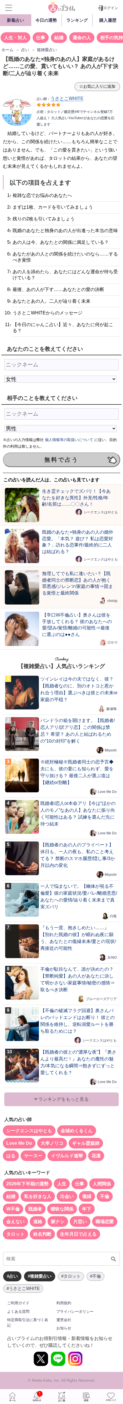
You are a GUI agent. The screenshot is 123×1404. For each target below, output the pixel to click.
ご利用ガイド (18, 1303)
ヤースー (33, 1155)
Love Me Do (107, 792)
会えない (15, 1221)
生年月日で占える (78, 1234)
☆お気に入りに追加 (97, 86)
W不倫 (13, 1208)
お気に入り (110, 1396)
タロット (15, 1234)
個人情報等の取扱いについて (69, 440)
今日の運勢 (46, 20)
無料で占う (61, 459)
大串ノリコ (52, 1143)
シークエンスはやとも (101, 512)
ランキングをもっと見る (63, 1099)
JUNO (112, 958)
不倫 (104, 1196)
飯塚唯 (111, 709)
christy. (112, 601)
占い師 (61, 1396)
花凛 (96, 1155)
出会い (67, 1196)
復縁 (87, 1196)
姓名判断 (42, 1234)
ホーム (12, 1396)
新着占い (15, 20)
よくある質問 (18, 1311)
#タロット (71, 1276)
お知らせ (63, 1328)
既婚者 (35, 1208)
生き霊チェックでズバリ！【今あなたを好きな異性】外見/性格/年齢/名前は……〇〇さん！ (76, 497)
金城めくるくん (77, 1130)
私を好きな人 (37, 1196)
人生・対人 (15, 37)
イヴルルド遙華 (67, 1155)
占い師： (60, 99)
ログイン (110, 8)
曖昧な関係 (62, 1208)
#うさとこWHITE (23, 1288)
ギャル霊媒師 (86, 1143)
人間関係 (102, 1183)
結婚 (59, 37)
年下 (86, 1208)
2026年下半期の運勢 (27, 1183)
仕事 (40, 37)
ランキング (77, 20)
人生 (61, 1183)
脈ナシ (58, 1221)
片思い (80, 1221)
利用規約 (63, 1303)
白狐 (113, 916)
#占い (12, 1276)
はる (10, 1155)
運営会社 (63, 1320)
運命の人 (82, 37)
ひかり (113, 642)
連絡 (37, 1221)
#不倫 (95, 1276)
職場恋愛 (105, 1221)
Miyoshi (111, 750)
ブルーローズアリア (101, 999)
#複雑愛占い (39, 1276)
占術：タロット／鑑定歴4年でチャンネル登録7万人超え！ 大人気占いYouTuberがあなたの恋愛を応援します (75, 118)
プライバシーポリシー (75, 1311)
